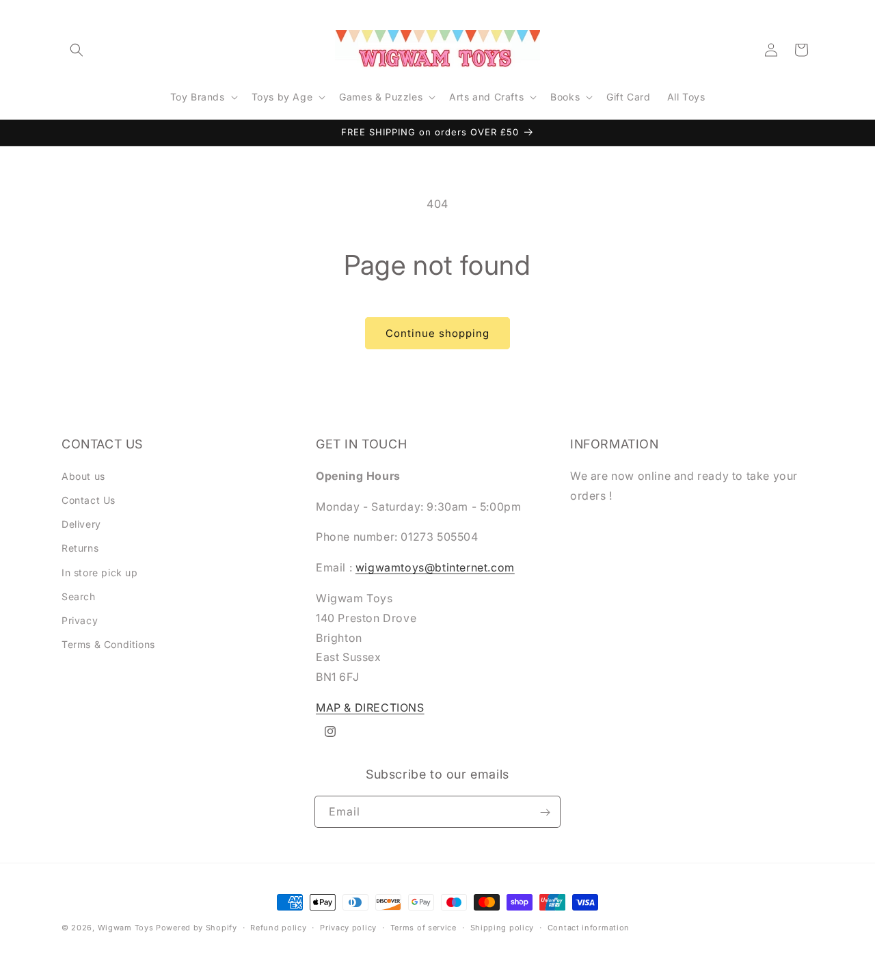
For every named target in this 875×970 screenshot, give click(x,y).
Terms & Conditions (108, 644)
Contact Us (89, 499)
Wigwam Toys (126, 927)
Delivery (81, 524)
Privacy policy (348, 927)
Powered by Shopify (196, 927)
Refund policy (278, 927)
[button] (77, 50)
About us (83, 475)
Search (79, 596)
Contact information (589, 927)
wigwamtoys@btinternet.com (435, 567)
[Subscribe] (545, 812)
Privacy (80, 619)
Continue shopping (437, 333)
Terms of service (423, 927)
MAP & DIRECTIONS (370, 707)
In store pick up (100, 572)
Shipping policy (502, 927)
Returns (80, 548)
